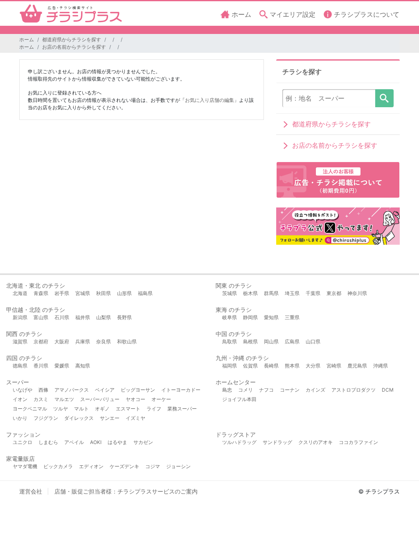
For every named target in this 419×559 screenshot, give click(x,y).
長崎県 (271, 366)
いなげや (22, 390)
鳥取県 (229, 341)
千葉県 (313, 293)
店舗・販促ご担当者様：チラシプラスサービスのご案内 (126, 491)
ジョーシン (178, 466)
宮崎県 (334, 366)
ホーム (26, 39)
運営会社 (30, 491)
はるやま (117, 442)
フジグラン (46, 418)
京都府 (41, 341)
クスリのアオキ (315, 442)
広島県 (292, 341)
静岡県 (250, 317)
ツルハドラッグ (239, 442)
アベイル (74, 442)
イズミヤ (135, 418)
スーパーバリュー (99, 399)
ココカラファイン (358, 442)
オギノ (102, 409)
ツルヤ (60, 409)
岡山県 (271, 341)
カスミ (41, 399)
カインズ (315, 390)
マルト (81, 409)
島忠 (227, 390)
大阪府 (61, 341)
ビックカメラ (58, 466)
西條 (43, 390)
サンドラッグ (277, 442)
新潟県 (20, 317)
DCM (388, 390)
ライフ (153, 409)
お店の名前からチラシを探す (74, 47)
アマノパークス (71, 390)
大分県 (313, 366)
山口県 (313, 341)
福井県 (82, 317)
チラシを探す (384, 98)
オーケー (161, 399)
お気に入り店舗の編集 (209, 100)
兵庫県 (82, 341)
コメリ (245, 390)
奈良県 (103, 341)
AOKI (95, 442)
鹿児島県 (357, 366)
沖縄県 (380, 366)
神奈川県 (357, 293)
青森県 (41, 293)
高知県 (82, 366)
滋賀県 (20, 341)
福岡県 (229, 366)
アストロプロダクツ (353, 390)
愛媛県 (61, 366)
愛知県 (271, 317)
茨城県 (229, 293)
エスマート (128, 409)
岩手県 (61, 293)
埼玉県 (292, 293)
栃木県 (250, 293)
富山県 (41, 317)
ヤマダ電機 (25, 466)
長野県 (124, 317)
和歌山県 (127, 341)
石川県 (61, 317)
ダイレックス (79, 418)
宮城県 (82, 293)
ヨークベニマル (30, 409)
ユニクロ (22, 442)
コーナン (290, 390)
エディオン (91, 466)
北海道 (20, 293)
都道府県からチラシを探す (71, 39)
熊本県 (292, 366)
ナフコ (266, 390)
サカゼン (143, 442)
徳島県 (20, 366)
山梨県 (103, 317)
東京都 (334, 293)
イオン (20, 399)
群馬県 (271, 293)
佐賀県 (250, 366)
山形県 (124, 293)
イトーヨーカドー (180, 390)
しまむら (48, 442)
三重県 (292, 317)
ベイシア (105, 390)
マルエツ (64, 399)
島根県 (250, 341)
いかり (20, 418)
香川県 (41, 366)
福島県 (145, 293)
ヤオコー (135, 399)
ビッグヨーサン (138, 390)
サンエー (109, 418)
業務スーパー (182, 409)
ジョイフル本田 (239, 399)
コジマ (152, 466)
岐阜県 (229, 317)
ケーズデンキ (124, 466)
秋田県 (103, 293)
